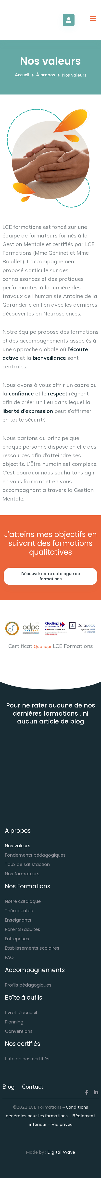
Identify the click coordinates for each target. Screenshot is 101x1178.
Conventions (19, 1031)
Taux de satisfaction (27, 864)
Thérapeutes (19, 911)
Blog (8, 1086)
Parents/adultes (22, 929)
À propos (45, 75)
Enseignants (18, 920)
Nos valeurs (17, 846)
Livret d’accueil (21, 1012)
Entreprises (17, 939)
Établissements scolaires (32, 948)
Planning (14, 1022)
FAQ (9, 957)
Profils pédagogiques (28, 985)
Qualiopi (42, 646)
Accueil (22, 75)
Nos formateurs (22, 874)
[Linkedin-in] (96, 1092)
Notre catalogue (23, 901)
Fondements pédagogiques (35, 855)
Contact (33, 1086)
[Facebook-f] (86, 1092)
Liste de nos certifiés (27, 1059)
